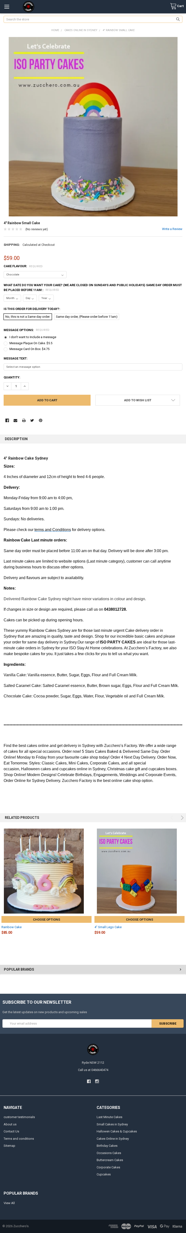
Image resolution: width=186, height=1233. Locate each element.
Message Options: (27, 330)
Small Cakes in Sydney (112, 1124)
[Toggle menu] (6, 6)
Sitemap (9, 1145)
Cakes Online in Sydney (113, 1138)
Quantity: (12, 377)
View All (9, 1203)
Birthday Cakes (107, 1145)
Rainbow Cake (11, 927)
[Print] (23, 420)
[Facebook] (7, 420)
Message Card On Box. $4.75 (29, 349)
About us (10, 1124)
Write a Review (172, 229)
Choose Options (46, 919)
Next (181, 817)
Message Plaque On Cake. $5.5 (30, 343)
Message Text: (16, 358)
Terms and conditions (19, 1138)
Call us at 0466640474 (93, 1070)
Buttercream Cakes (110, 1160)
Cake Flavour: (23, 266)
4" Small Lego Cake (108, 927)
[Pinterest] (40, 420)
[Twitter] (32, 420)
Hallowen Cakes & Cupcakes (117, 1131)
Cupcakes (104, 1174)
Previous (172, 817)
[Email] (15, 420)
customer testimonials (19, 1117)
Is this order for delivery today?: (32, 309)
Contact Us (11, 1131)
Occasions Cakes (109, 1153)
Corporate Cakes (108, 1167)
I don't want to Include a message (32, 337)
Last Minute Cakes (109, 1117)
